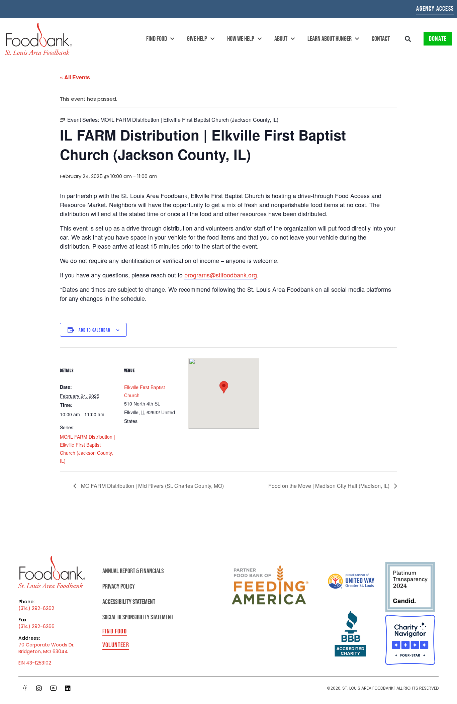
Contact (381, 39)
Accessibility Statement (128, 602)
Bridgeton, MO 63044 (43, 651)
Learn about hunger (329, 39)
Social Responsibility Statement (137, 617)
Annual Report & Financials (133, 571)
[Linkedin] (68, 688)
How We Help (240, 39)
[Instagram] (39, 688)
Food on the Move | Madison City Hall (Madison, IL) (329, 486)
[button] (408, 39)
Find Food (156, 39)
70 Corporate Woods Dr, (46, 644)
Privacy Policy (118, 587)
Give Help (197, 39)
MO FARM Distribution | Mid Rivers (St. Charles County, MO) (152, 486)
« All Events (75, 77)
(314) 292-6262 (36, 608)
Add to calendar (95, 330)
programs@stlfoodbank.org (220, 274)
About (280, 39)
